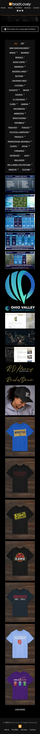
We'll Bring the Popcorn (20, 165)
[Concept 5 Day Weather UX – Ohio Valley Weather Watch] (20, 241)
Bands (14, 53)
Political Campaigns (20, 132)
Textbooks (15, 155)
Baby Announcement (20, 48)
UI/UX (27, 155)
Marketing (20, 113)
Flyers (14, 104)
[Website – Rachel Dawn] (20, 354)
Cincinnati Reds (20, 81)
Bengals (20, 57)
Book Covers (20, 62)
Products (19, 137)
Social (26, 146)
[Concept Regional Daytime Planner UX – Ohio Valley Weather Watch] (20, 203)
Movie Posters (20, 118)
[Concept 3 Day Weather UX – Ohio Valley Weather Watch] (20, 260)
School (14, 146)
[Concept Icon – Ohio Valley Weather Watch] (20, 287)
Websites (14, 169)
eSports (20, 95)
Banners (25, 53)
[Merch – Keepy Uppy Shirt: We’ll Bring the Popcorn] (20, 644)
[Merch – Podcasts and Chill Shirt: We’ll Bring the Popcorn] (20, 602)
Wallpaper (20, 160)
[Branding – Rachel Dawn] (20, 380)
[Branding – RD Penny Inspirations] (20, 369)
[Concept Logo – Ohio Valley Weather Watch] (20, 308)
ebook (27, 90)
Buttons (20, 76)
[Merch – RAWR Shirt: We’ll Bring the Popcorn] (20, 561)
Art (23, 43)
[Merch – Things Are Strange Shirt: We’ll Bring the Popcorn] (20, 478)
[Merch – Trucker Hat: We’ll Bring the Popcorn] (20, 400)
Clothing (20, 85)
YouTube (26, 169)
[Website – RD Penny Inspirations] (20, 337)
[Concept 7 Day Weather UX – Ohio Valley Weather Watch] (20, 222)
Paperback (20, 123)
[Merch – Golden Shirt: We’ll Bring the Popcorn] (20, 685)
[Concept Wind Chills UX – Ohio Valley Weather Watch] (20, 184)
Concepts (14, 90)
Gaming (25, 104)
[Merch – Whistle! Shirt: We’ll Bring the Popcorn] (20, 437)
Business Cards (20, 71)
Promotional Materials (20, 141)
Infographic (20, 109)
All (16, 43)
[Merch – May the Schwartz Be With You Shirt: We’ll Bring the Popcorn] (20, 519)
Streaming (20, 151)
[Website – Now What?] (20, 321)
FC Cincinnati (20, 99)
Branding (20, 67)
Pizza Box (13, 127)
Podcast (27, 127)
